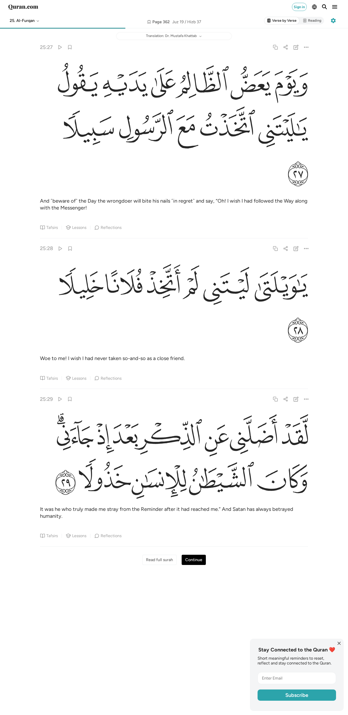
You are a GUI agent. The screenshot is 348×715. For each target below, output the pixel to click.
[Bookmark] (69, 47)
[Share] (285, 47)
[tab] (281, 20)
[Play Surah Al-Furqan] (59, 47)
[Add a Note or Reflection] (295, 47)
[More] (306, 47)
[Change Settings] (333, 21)
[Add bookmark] (149, 22)
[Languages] (314, 7)
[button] (25, 20)
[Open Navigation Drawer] (335, 7)
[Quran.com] (23, 6)
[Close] (339, 643)
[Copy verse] (275, 47)
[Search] (324, 7)
